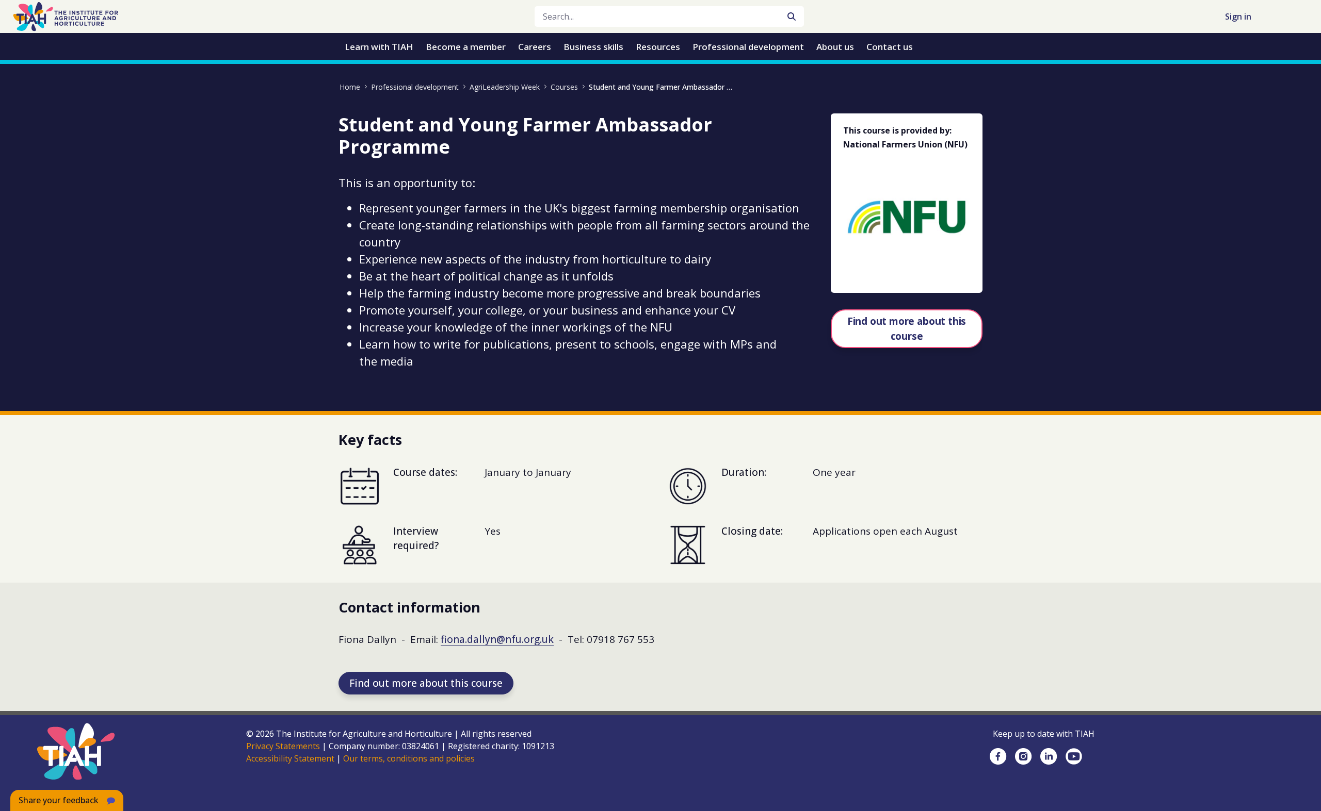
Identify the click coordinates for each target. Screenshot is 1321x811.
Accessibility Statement (290, 758)
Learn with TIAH (379, 47)
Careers (534, 47)
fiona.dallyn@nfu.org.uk (497, 639)
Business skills (593, 47)
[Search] (791, 16)
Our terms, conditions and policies (409, 758)
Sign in (1238, 16)
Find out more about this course (906, 329)
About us (835, 47)
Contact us (889, 47)
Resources (658, 47)
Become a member (466, 47)
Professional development (748, 47)
